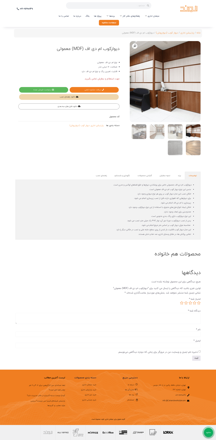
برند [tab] (179, 175)
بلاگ (87, 16)
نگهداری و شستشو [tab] (122, 175)
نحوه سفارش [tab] (165, 175)
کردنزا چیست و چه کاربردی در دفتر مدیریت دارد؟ (46, 395)
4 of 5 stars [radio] (186, 303)
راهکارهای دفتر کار (131, 16)
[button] (134, 46)
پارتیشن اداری (187, 32)
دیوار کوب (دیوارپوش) (167, 32)
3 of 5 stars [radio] (190, 303)
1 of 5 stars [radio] (199, 303)
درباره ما (77, 16)
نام (198, 329)
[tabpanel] (108, 210)
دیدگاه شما (194, 311)
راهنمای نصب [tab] (101, 175)
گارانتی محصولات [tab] (145, 175)
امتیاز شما (195, 299)
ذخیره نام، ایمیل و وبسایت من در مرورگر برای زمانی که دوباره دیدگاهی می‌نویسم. (158, 352)
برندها (112, 16)
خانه (198, 32)
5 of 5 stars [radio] (182, 303)
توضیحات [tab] (193, 175)
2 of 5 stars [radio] (194, 303)
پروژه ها (97, 16)
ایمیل (197, 341)
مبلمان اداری (153, 16)
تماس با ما (64, 16)
